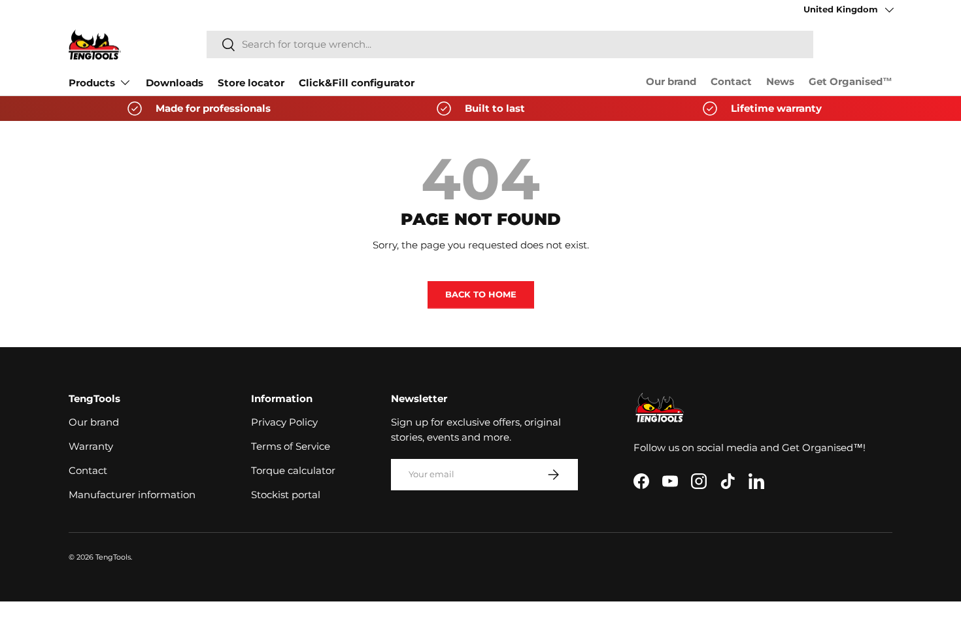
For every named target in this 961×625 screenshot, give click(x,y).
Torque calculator (293, 471)
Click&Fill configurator (356, 83)
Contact (731, 82)
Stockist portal (285, 495)
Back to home (480, 294)
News (780, 82)
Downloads (174, 83)
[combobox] (510, 44)
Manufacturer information (132, 495)
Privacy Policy (284, 422)
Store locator (251, 83)
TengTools (113, 557)
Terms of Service (290, 446)
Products (92, 83)
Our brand (671, 82)
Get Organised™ (850, 82)
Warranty (91, 446)
